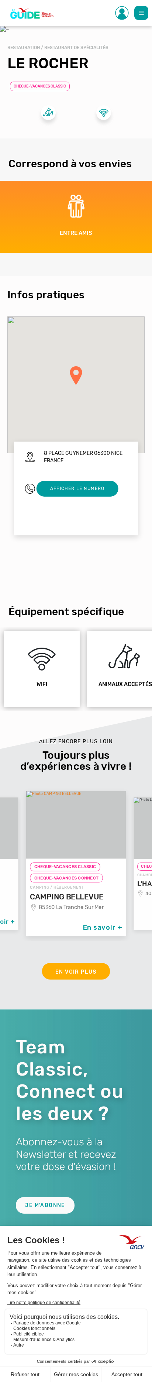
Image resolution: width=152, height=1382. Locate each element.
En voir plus (76, 972)
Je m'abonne (45, 1205)
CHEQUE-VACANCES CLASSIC (40, 86)
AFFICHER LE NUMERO (77, 488)
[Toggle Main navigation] (141, 13)
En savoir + (102, 927)
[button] (76, 375)
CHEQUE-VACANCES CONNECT (66, 878)
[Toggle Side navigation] (122, 13)
